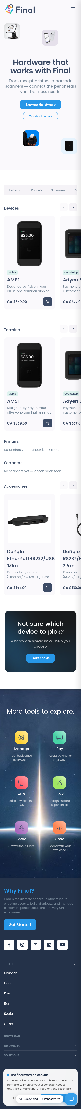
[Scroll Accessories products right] (73, 485)
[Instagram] (22, 945)
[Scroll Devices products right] (73, 207)
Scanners (58, 190)
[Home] (19, 9)
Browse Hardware (41, 104)
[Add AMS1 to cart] (47, 301)
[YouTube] (62, 945)
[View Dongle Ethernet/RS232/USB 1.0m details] (29, 544)
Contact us (40, 658)
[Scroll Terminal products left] (64, 329)
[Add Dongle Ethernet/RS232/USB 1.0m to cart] (47, 587)
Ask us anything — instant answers (39, 1099)
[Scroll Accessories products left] (64, 485)
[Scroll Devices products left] (64, 207)
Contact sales (40, 116)
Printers (36, 190)
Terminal (15, 190)
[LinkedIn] (49, 945)
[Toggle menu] (73, 9)
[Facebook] (9, 945)
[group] (40, 266)
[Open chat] (71, 1099)
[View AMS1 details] (29, 262)
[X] (36, 945)
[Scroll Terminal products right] (73, 329)
